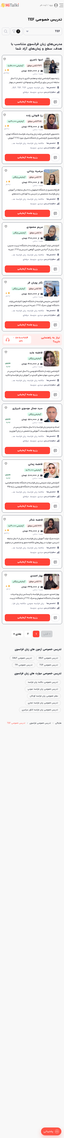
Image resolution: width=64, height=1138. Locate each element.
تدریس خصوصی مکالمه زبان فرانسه (43, 682)
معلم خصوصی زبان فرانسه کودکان (44, 696)
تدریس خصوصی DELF (48, 658)
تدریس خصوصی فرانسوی (40, 723)
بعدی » (17, 634)
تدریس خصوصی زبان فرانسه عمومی (43, 689)
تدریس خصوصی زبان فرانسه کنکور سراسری (40, 709)
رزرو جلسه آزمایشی (27, 101)
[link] (32, 81)
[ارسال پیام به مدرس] (55, 101)
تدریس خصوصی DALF (22, 658)
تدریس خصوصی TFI (23, 664)
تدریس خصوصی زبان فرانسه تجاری (43, 702)
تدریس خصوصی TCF (48, 664)
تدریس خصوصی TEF (16, 723)
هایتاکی (58, 723)
